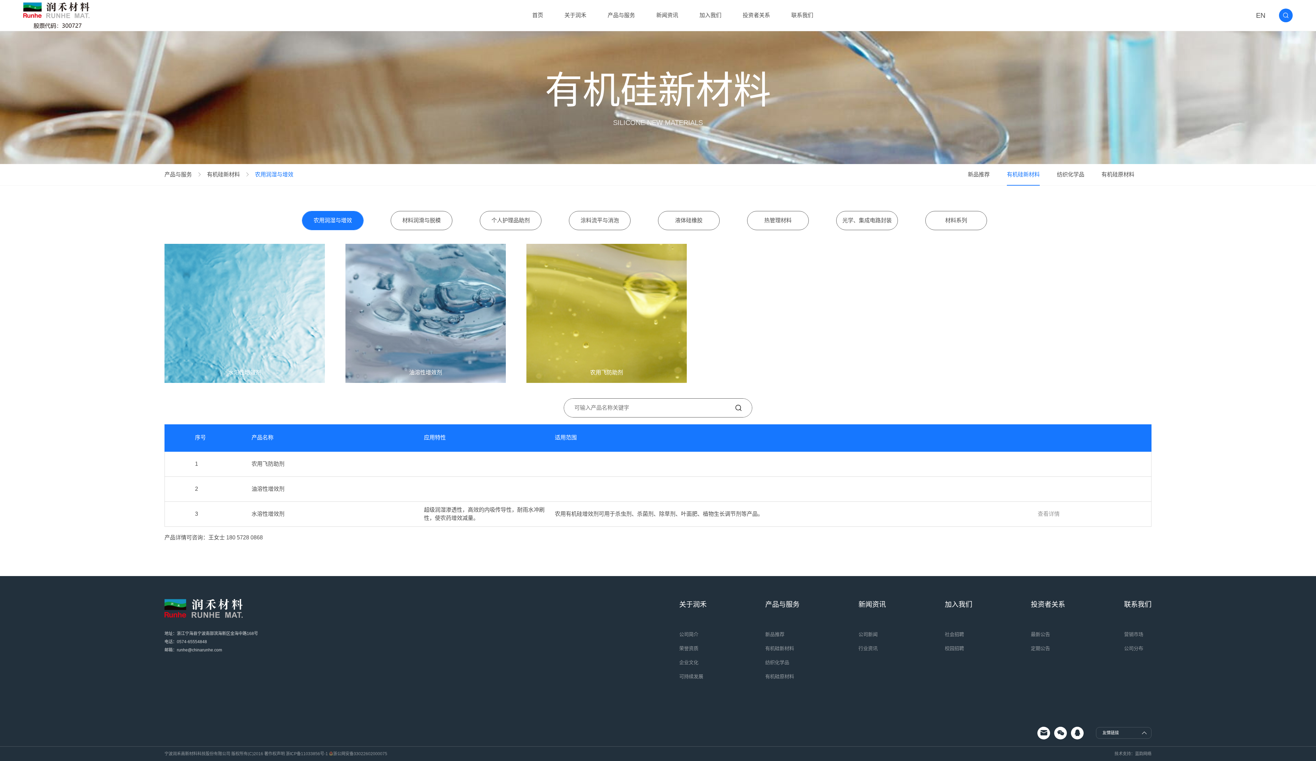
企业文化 (688, 662)
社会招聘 (954, 634)
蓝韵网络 (1143, 754)
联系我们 (802, 15)
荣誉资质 (688, 648)
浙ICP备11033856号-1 (307, 754)
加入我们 (710, 15)
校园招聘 (954, 648)
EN (1260, 15)
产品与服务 (621, 15)
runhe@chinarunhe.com (199, 650)
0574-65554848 (192, 641)
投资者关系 (756, 15)
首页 (537, 15)
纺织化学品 (1070, 174)
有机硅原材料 (1117, 174)
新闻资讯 (667, 15)
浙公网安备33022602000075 (360, 754)
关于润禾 (575, 15)
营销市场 (1133, 634)
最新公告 (1040, 634)
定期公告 (1040, 648)
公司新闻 (868, 634)
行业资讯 (868, 648)
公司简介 (688, 634)
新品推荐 (979, 174)
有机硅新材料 (223, 174)
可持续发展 (691, 676)
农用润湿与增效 (274, 174)
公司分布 (1133, 648)
